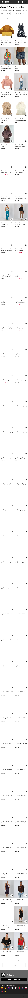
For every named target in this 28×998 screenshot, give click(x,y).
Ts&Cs (25, 996)
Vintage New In (5, 13)
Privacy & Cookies (19, 996)
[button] (2, 988)
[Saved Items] (22, 2)
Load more (14, 965)
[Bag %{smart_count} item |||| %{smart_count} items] (26, 2)
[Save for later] (12, 37)
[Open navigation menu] (2, 2)
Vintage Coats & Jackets (18, 13)
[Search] (18, 2)
